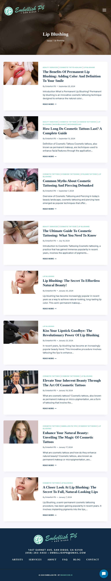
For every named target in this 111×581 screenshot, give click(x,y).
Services (35, 559)
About (52, 559)
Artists (17, 559)
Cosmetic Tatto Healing (71, 67)
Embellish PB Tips (69, 426)
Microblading (59, 124)
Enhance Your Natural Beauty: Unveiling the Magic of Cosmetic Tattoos (68, 437)
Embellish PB (50, 86)
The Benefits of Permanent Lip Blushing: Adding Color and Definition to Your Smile (72, 76)
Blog (77, 559)
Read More (49, 104)
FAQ (64, 559)
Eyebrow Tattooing (87, 122)
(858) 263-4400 (36, 552)
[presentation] (20, 73)
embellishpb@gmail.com (68, 552)
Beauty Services (50, 67)
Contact (92, 559)
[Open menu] (106, 10)
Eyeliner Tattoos (89, 174)
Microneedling (74, 124)
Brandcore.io (66, 575)
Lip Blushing (89, 67)
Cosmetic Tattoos (68, 122)
